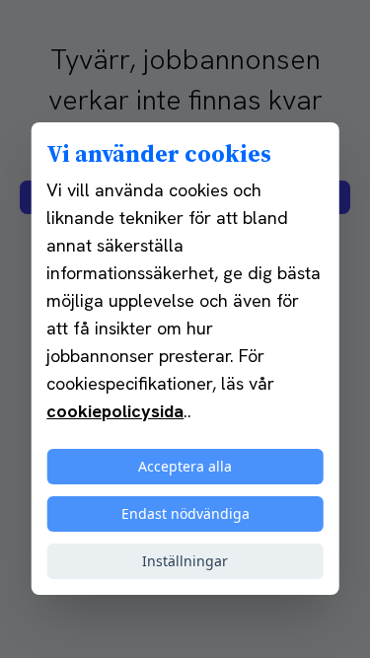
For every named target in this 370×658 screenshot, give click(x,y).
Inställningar (185, 560)
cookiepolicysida (115, 411)
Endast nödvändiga (185, 513)
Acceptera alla (185, 466)
